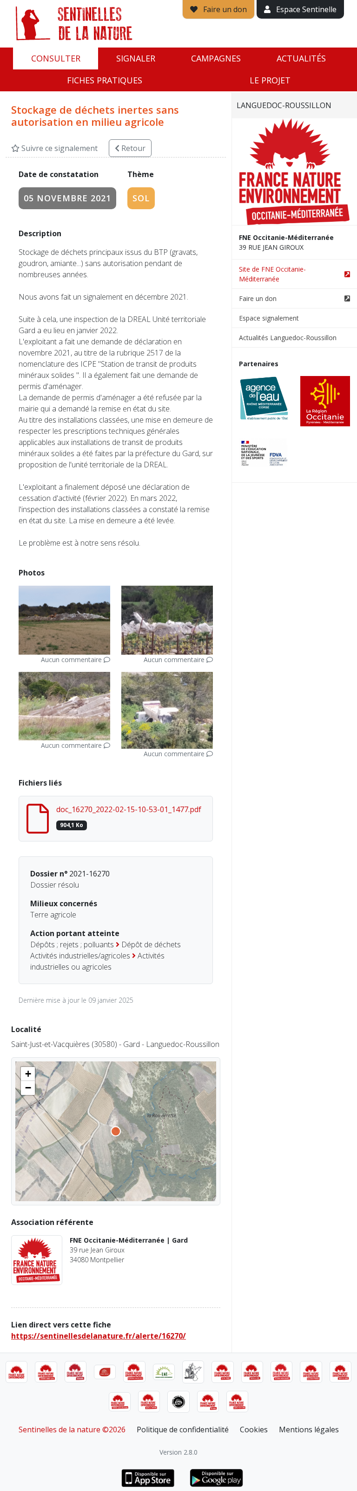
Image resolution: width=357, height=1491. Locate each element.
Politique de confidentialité (183, 1429)
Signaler (135, 58)
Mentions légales (309, 1429)
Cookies (254, 1429)
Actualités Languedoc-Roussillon (288, 337)
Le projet (270, 80)
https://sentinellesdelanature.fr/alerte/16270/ (98, 1336)
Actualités (301, 58)
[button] (28, 1074)
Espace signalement (269, 318)
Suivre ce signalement (59, 148)
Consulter (55, 58)
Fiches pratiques (104, 80)
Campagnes (216, 58)
